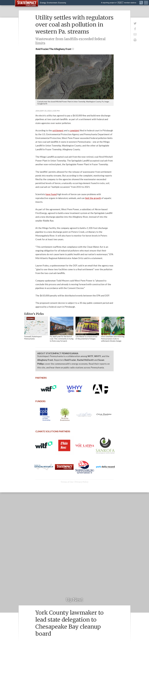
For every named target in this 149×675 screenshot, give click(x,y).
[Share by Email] (135, 34)
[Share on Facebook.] (135, 29)
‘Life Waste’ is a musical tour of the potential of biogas (86, 337)
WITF (90, 356)
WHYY (97, 356)
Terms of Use (67, 482)
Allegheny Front (45, 360)
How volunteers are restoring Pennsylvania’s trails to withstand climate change (112, 338)
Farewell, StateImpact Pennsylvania (33, 337)
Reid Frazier (70, 360)
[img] (36, 326)
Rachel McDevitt (85, 360)
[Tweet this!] (135, 23)
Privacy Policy (81, 482)
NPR (120, 3)
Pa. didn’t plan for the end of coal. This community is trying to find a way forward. (61, 338)
